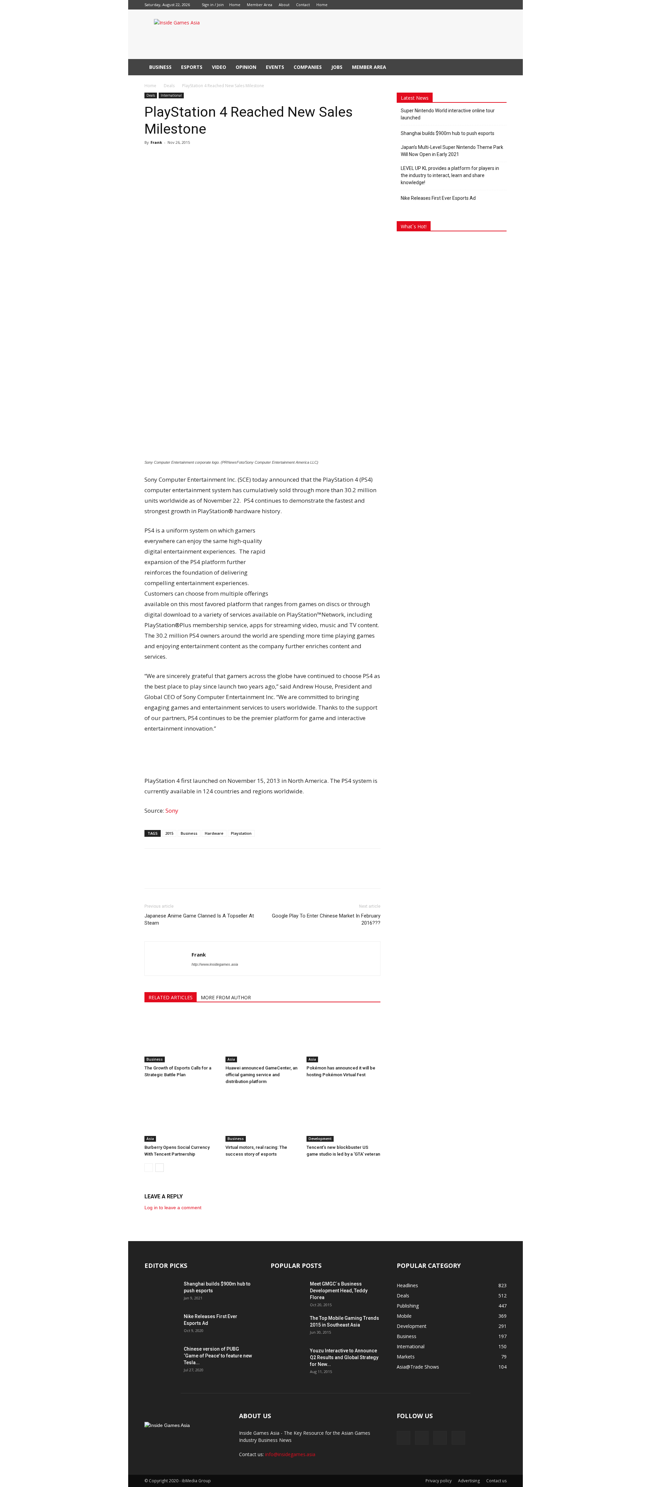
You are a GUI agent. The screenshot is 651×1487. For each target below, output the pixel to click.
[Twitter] (377, 4)
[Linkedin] (355, 4)
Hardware (214, 833)
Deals (169, 86)
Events (275, 67)
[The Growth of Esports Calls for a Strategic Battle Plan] (181, 1036)
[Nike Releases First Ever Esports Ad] (161, 1325)
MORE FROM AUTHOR (226, 997)
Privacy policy (439, 1481)
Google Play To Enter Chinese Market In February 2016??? (326, 919)
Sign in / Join (213, 4)
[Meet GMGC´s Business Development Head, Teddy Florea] (287, 1292)
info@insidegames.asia (290, 1454)
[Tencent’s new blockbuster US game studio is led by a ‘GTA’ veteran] (343, 1116)
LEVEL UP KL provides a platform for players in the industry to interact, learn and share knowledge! (450, 175)
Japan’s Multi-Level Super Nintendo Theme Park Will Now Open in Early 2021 (452, 150)
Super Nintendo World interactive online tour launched (448, 114)
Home (234, 4)
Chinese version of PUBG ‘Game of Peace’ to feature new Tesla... (218, 1355)
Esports (191, 67)
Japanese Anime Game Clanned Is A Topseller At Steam (199, 919)
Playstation (241, 833)
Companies (308, 67)
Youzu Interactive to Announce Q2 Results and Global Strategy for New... (344, 1357)
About (284, 4)
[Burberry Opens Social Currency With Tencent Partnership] (181, 1116)
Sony (171, 810)
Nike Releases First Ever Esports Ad (438, 198)
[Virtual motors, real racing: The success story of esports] (262, 1116)
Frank (156, 142)
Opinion (246, 67)
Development (320, 1138)
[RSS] (366, 4)
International (171, 95)
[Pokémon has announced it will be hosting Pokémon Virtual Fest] (343, 1036)
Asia (231, 1059)
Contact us (496, 1481)
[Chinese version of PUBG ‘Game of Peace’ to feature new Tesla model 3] (161, 1357)
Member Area (259, 4)
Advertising (469, 1481)
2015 (169, 833)
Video (219, 67)
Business (160, 67)
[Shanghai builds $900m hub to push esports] (161, 1292)
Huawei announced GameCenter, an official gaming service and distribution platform (261, 1074)
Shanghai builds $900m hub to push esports (447, 133)
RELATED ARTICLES (171, 997)
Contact (303, 4)
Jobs (336, 67)
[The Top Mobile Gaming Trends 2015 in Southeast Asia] (287, 1326)
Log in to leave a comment (172, 1207)
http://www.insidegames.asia (215, 964)
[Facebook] (343, 4)
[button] (498, 67)
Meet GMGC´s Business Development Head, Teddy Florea (339, 1290)
